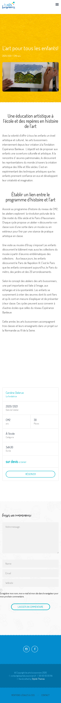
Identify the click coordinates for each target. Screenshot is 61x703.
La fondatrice (11, 396)
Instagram (26, 649)
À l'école (10, 433)
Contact (45, 695)
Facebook (34, 649)
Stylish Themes (38, 679)
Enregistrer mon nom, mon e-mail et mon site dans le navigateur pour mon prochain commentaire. (29, 595)
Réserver (30, 474)
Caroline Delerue (15, 392)
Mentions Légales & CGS (23, 695)
